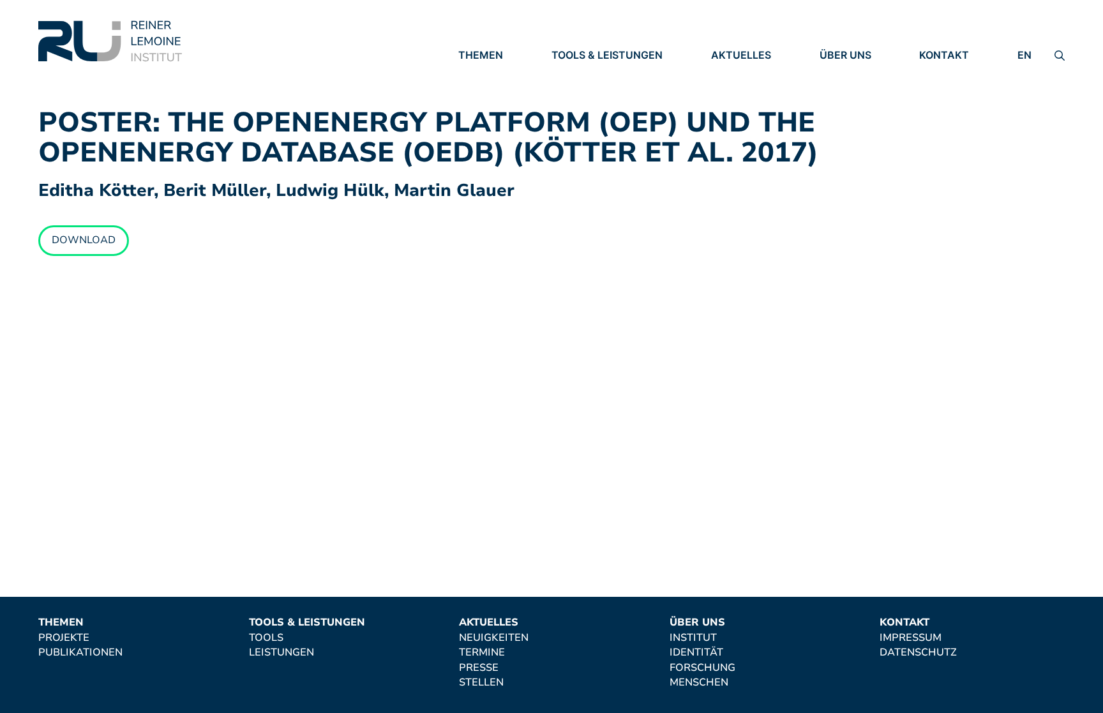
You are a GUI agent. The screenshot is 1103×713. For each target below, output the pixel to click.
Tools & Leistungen (607, 55)
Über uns (845, 55)
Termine (734, 91)
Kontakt (944, 55)
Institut (843, 73)
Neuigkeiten (746, 73)
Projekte (483, 73)
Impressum (950, 73)
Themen (480, 55)
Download (84, 240)
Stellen (733, 126)
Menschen (849, 126)
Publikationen (500, 91)
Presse (731, 108)
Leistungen (584, 91)
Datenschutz (957, 91)
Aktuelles (741, 55)
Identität (846, 91)
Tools (569, 73)
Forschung (852, 108)
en (1024, 55)
